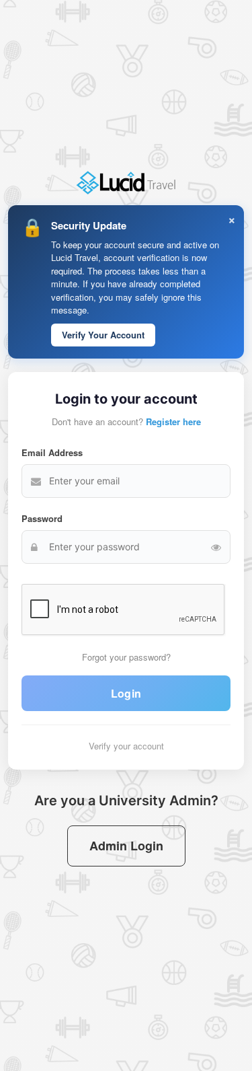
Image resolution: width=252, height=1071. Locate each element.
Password (42, 518)
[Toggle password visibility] (216, 547)
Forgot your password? (126, 657)
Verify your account (126, 745)
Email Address (52, 452)
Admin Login (126, 845)
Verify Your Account (103, 334)
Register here (173, 421)
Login (126, 693)
